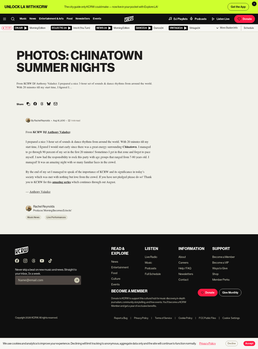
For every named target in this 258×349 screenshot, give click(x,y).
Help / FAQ (184, 268)
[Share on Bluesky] (49, 104)
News (32, 18)
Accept (249, 343)
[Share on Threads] (42, 104)
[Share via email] (55, 104)
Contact (183, 279)
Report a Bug (120, 318)
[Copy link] (28, 104)
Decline (232, 343)
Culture (115, 278)
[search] (14, 19)
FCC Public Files (205, 318)
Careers (183, 262)
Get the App (238, 7)
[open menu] (6, 19)
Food (70, 18)
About (182, 256)
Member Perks (220, 279)
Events (97, 18)
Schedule (249, 28)
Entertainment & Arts (51, 18)
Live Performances (56, 217)
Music (23, 18)
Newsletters (83, 18)
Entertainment (120, 267)
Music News (33, 217)
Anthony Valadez (39, 192)
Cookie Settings (231, 318)
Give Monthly (230, 292)
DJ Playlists (181, 19)
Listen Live (223, 19)
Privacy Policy (139, 318)
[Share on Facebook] (35, 104)
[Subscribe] (77, 280)
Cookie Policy (183, 318)
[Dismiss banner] (254, 4)
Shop (215, 274)
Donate (247, 19)
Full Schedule (153, 274)
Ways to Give (220, 268)
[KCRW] (21, 253)
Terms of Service (161, 318)
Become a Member (223, 256)
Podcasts (200, 19)
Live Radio (151, 256)
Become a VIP (220, 262)
